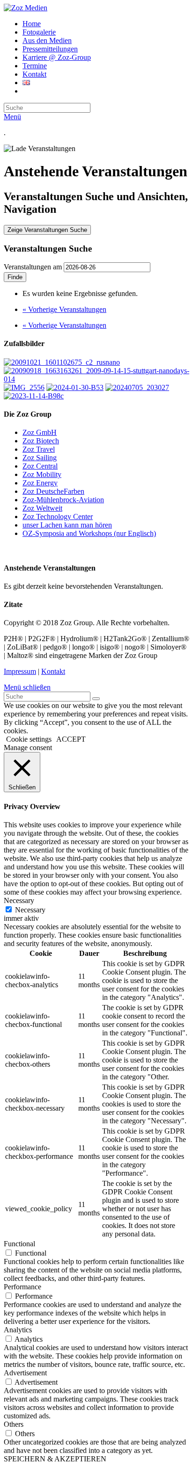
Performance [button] (22, 1287)
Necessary (30, 910)
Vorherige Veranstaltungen (64, 309)
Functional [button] (19, 1244)
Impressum (20, 671)
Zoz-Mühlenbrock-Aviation (63, 500)
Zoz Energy (40, 483)
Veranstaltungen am (33, 267)
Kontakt (53, 671)
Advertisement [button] (25, 1373)
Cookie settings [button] (29, 739)
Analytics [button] (18, 1330)
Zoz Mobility (41, 474)
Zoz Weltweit (42, 508)
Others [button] (13, 1424)
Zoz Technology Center (57, 516)
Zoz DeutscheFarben (53, 491)
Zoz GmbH (39, 432)
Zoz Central (40, 466)
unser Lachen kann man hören (67, 525)
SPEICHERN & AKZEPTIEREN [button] (55, 1459)
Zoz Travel (38, 449)
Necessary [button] (19, 900)
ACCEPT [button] (71, 739)
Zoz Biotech (40, 441)
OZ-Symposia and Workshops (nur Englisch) (89, 533)
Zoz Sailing (39, 458)
